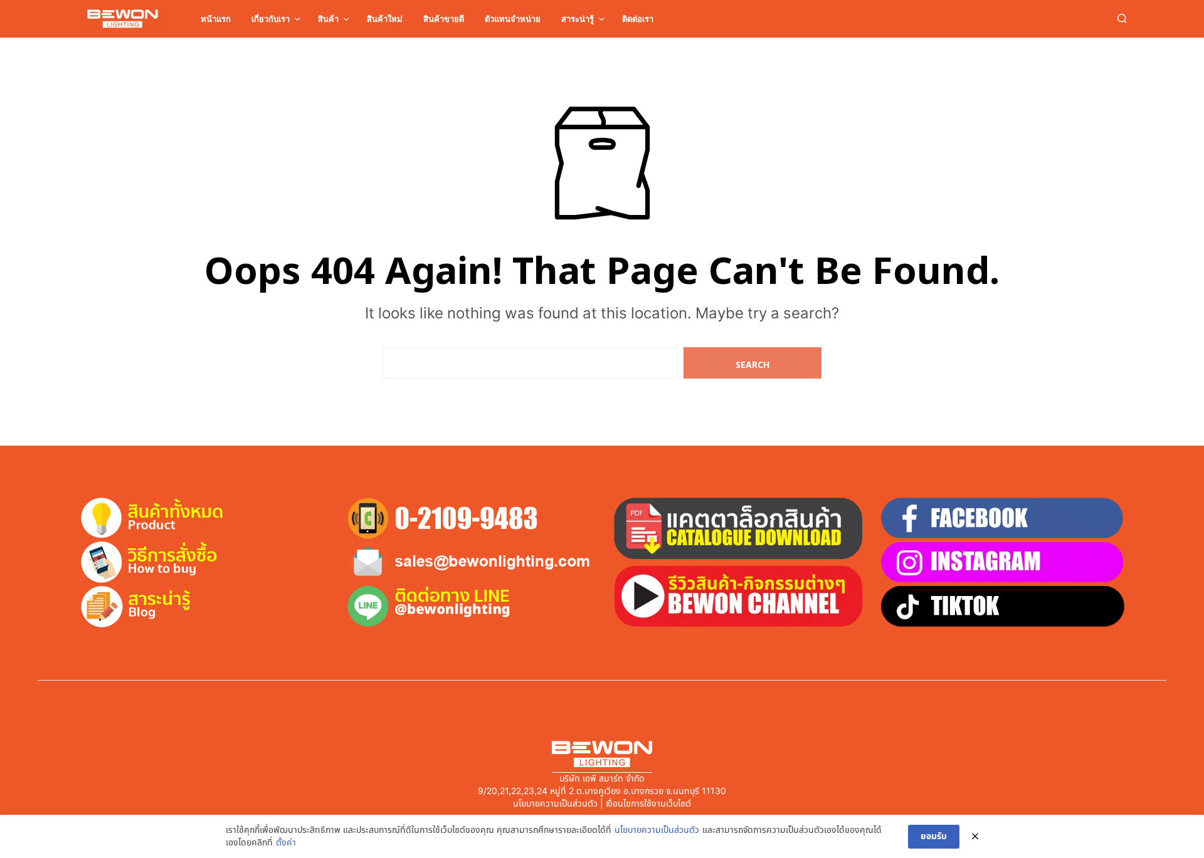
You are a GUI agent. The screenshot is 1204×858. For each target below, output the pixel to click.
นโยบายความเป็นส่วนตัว (657, 830)
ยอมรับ (934, 836)
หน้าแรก (216, 18)
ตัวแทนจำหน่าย (513, 18)
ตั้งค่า (286, 843)
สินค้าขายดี (443, 18)
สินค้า (328, 18)
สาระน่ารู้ (577, 18)
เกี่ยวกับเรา (270, 18)
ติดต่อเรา (637, 18)
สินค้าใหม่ (385, 18)
